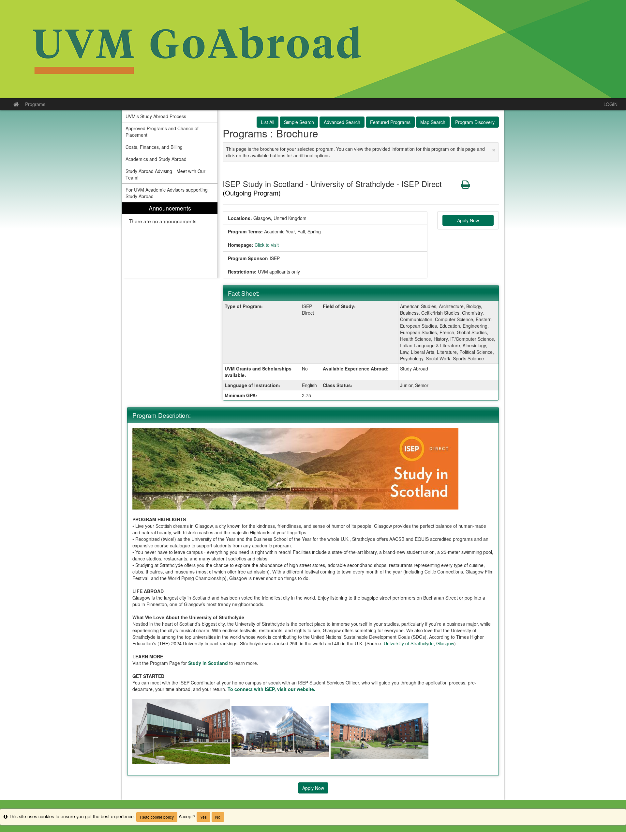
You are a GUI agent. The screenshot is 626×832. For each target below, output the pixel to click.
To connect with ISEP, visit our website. (271, 689)
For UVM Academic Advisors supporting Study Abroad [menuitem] (167, 192)
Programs (35, 104)
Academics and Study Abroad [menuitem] (156, 159)
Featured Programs (390, 122)
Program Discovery (475, 122)
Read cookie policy (157, 817)
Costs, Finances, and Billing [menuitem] (154, 147)
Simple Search (299, 122)
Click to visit (267, 245)
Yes (203, 817)
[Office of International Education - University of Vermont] (313, 49)
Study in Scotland (208, 663)
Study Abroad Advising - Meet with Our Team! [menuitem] (165, 174)
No (217, 817)
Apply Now (468, 220)
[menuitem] (169, 240)
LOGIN (611, 104)
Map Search (432, 122)
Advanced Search (342, 122)
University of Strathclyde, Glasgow (419, 643)
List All (267, 122)
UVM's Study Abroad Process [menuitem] (156, 116)
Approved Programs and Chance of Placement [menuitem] (162, 131)
